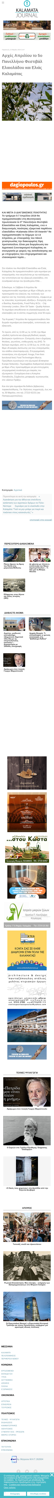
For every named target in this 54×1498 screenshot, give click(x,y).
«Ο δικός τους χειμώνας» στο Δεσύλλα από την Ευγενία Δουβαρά (27, 1189)
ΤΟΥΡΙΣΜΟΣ (6, 1408)
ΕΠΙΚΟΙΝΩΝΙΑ (7, 1450)
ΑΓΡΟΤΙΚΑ (5, 1401)
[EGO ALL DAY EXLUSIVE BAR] (27, 26)
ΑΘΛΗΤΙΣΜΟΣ (7, 1429)
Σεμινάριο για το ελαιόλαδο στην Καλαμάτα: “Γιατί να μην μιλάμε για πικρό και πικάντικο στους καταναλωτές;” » (23, 509)
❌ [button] (52, 1475)
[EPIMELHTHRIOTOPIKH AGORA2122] (27, 406)
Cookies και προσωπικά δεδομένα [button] (25, 1485)
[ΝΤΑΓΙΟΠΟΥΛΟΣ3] (27, 187)
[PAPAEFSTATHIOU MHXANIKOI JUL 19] (27, 1027)
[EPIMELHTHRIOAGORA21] (27, 1053)
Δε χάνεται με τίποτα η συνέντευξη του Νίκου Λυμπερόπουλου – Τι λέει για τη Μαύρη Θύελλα (39, 568)
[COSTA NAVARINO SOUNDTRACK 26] (27, 813)
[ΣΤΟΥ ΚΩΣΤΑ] (27, 850)
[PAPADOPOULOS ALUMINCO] (27, 198)
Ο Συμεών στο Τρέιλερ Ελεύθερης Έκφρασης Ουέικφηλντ (27, 1148)
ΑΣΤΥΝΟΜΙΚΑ (7, 1380)
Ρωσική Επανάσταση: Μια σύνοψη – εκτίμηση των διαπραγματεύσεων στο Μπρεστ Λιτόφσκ (27, 1284)
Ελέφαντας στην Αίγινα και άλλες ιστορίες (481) (14, 596)
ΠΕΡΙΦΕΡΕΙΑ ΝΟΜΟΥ (10, 1359)
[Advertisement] (27, 151)
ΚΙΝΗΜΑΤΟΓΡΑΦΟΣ (9, 1426)
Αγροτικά (18, 490)
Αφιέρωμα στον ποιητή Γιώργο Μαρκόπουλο (14, 670)
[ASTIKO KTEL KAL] (27, 951)
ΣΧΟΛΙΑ (4, 1386)
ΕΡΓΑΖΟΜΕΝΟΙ (7, 1371)
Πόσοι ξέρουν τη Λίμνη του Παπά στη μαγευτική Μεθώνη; (14, 566)
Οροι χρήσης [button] (10, 1487)
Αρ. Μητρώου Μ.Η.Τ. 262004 (30, 1459)
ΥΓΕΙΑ (3, 1377)
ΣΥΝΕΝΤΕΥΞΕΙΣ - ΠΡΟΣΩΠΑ (12, 1432)
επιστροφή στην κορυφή (41, 520)
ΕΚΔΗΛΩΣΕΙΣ (6, 1423)
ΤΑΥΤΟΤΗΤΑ (6, 1447)
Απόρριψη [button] (15, 1494)
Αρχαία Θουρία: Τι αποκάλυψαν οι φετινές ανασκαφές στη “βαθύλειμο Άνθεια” (39, 636)
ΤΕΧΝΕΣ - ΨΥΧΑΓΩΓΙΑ (10, 1420)
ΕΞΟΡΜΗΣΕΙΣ (6, 1389)
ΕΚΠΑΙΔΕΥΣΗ (6, 1374)
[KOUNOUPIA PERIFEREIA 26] (27, 883)
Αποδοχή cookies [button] (38, 1494)
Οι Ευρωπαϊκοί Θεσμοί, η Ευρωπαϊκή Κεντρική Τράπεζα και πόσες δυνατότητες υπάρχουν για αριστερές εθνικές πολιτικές (27, 1325)
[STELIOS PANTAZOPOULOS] (27, 991)
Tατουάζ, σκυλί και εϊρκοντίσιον (27, 1244)
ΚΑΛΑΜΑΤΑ (6, 1353)
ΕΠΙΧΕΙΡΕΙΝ (6, 1404)
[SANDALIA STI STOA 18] (27, 774)
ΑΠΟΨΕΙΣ (5, 1383)
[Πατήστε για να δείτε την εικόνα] (27, 101)
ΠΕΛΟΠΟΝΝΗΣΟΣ (8, 1356)
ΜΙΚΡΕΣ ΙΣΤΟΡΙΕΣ (8, 1435)
